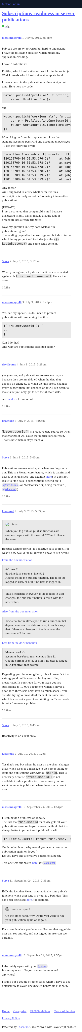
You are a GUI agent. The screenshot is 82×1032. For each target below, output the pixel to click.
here (49, 476)
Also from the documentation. (20, 611)
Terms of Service (64, 1011)
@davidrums (10, 485)
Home (6, 1011)
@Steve (42, 966)
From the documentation (17, 560)
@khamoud (9, 489)
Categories (19, 1011)
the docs (12, 399)
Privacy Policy (11, 1018)
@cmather (49, 862)
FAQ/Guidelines (40, 1011)
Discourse (24, 1026)
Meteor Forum (11, 4)
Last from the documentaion (19, 642)
